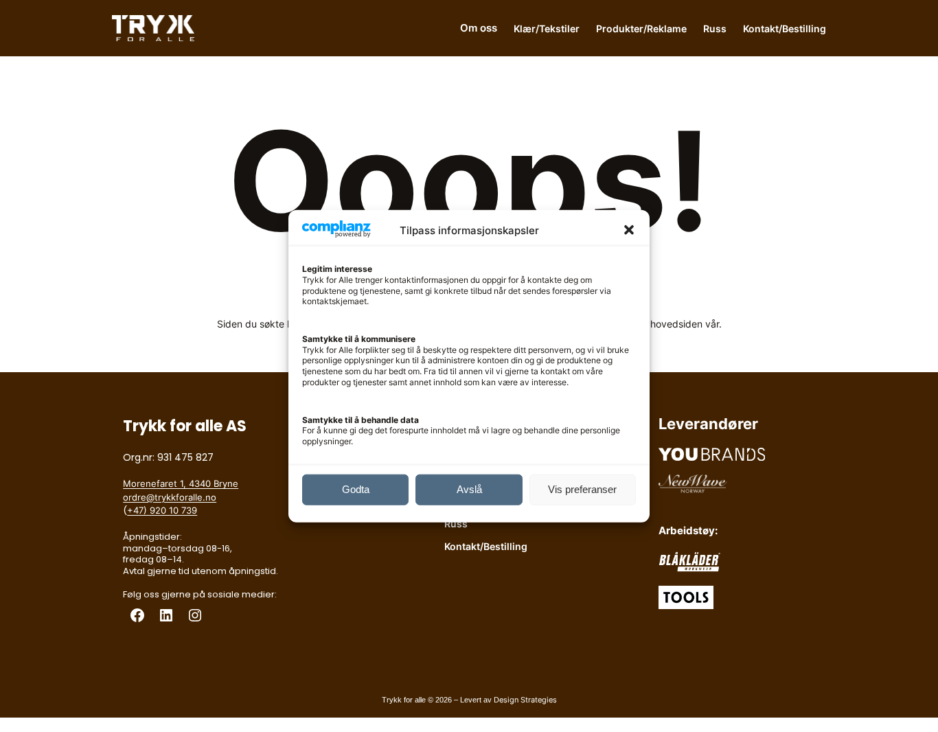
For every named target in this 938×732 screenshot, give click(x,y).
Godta (355, 489)
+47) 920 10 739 (162, 510)
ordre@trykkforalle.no (169, 497)
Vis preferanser (582, 489)
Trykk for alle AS (185, 426)
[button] (629, 230)
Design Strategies (525, 700)
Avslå (469, 489)
